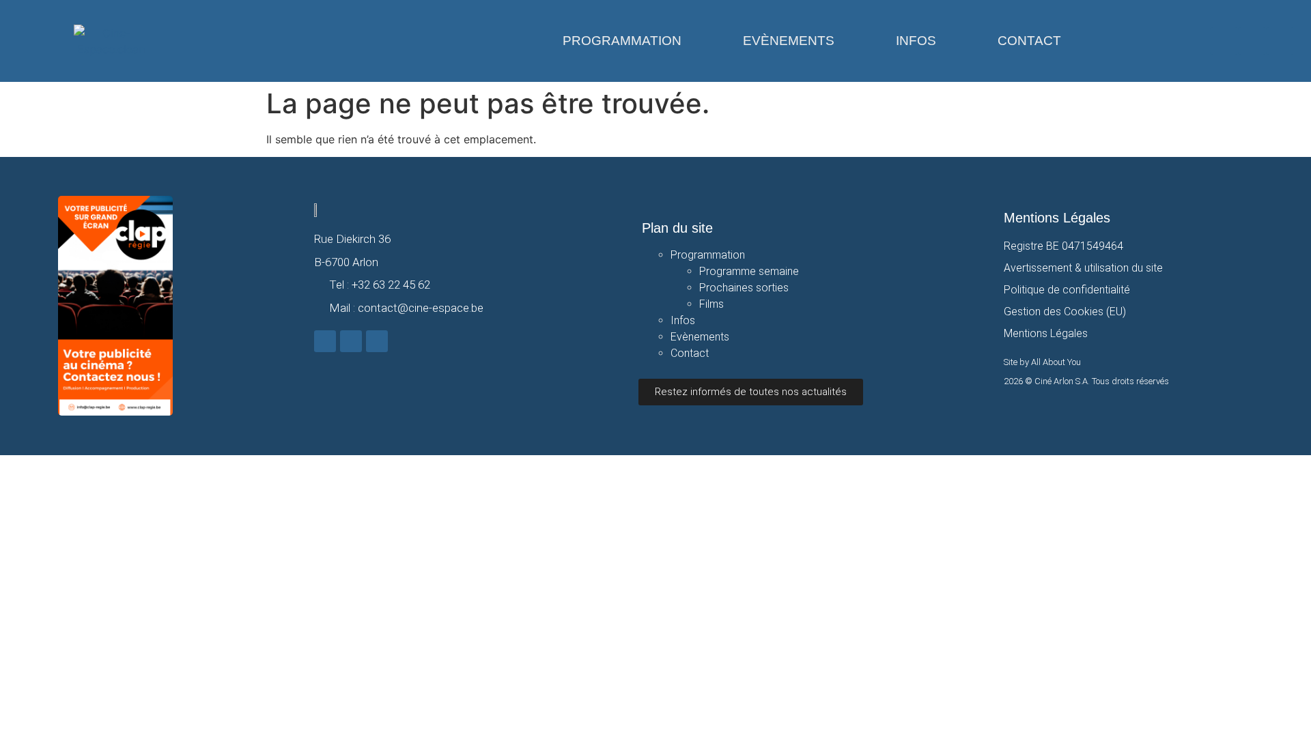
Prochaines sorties (744, 287)
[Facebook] (1223, 41)
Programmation (622, 40)
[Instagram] (1251, 41)
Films (711, 304)
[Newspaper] (1279, 41)
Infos (916, 40)
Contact (1029, 40)
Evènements (788, 40)
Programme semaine (749, 271)
